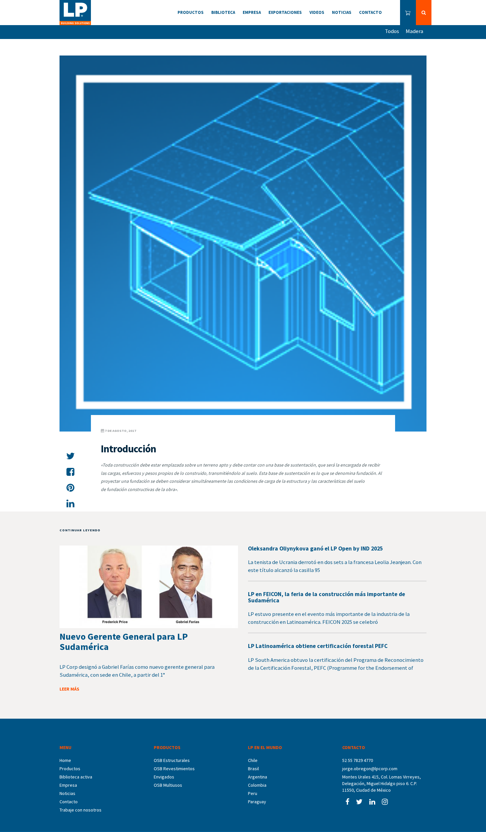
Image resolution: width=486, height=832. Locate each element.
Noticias (67, 793)
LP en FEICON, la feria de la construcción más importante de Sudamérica (326, 597)
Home (65, 760)
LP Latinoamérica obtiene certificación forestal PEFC (317, 646)
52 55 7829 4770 (357, 760)
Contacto (69, 802)
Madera (414, 31)
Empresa (68, 785)
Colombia (257, 785)
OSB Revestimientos (174, 769)
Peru (252, 793)
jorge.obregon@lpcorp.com (369, 769)
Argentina (257, 777)
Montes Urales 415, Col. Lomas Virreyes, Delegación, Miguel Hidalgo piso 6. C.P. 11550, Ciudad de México (381, 783)
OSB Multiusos (168, 785)
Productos (70, 769)
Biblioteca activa (76, 777)
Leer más (69, 689)
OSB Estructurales (172, 760)
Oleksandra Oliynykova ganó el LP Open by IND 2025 (315, 548)
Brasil (253, 769)
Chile (253, 760)
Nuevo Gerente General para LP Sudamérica (124, 641)
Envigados (164, 777)
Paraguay (257, 802)
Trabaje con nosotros (80, 810)
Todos (392, 31)
